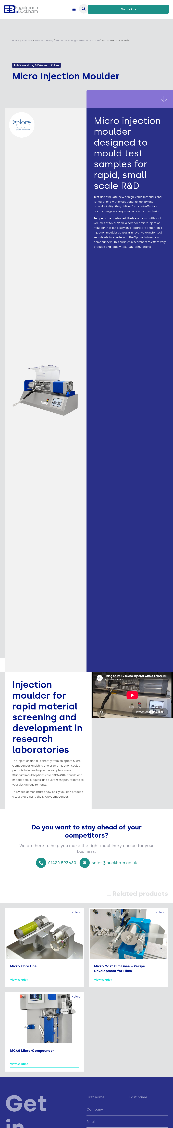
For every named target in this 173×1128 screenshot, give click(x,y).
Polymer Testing (44, 40)
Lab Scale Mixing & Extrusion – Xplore (78, 40)
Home (15, 40)
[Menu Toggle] (74, 9)
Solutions (27, 40)
